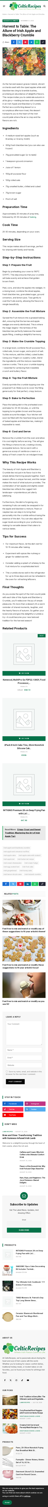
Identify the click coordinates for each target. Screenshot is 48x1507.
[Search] (44, 6)
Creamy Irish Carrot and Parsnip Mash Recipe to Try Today (31, 1427)
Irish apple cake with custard (29, 855)
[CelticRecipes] (25, 6)
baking (33, 217)
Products (24, 686)
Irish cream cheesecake (13, 863)
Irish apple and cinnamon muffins (16, 852)
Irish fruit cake (28, 867)
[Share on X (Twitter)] (19, 42)
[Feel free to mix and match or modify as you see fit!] (24, 985)
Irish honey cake (26, 870)
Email (24, 1220)
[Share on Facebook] (13, 42)
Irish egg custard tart (11, 867)
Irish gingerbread (10, 870)
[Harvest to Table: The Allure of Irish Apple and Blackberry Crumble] (24, 61)
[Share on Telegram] (31, 42)
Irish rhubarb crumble (33, 874)
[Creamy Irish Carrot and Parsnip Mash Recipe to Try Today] (9, 1428)
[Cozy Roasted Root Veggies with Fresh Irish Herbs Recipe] (9, 1414)
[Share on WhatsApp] (37, 42)
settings (27, 1496)
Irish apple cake (10, 855)
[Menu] (4, 6)
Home (4, 14)
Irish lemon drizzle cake (13, 874)
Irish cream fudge (31, 863)
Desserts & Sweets (10, 20)
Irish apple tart (9, 859)
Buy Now (25, 673)
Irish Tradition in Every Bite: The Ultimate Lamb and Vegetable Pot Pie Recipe (32, 1399)
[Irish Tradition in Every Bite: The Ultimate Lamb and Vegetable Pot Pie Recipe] (9, 1400)
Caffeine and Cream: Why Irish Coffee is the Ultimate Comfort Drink (32, 1154)
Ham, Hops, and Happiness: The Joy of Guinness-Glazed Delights (32, 1180)
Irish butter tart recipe (26, 859)
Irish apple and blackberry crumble (17, 848)
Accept (7, 1502)
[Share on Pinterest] (25, 42)
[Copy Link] (43, 42)
